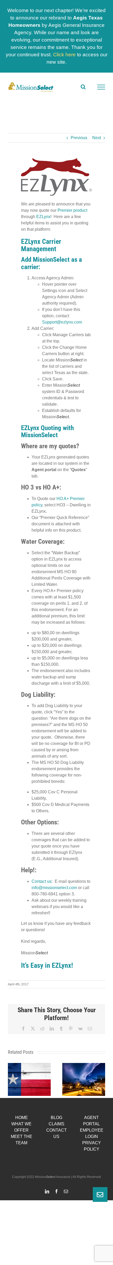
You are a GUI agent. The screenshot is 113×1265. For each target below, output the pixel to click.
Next (96, 137)
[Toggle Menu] (101, 87)
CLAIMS (56, 1124)
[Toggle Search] (83, 86)
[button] (12, 1079)
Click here (64, 54)
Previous (79, 137)
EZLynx (43, 216)
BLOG (56, 1117)
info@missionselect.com (54, 887)
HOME (21, 1117)
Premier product (72, 210)
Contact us (42, 881)
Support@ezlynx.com (62, 322)
